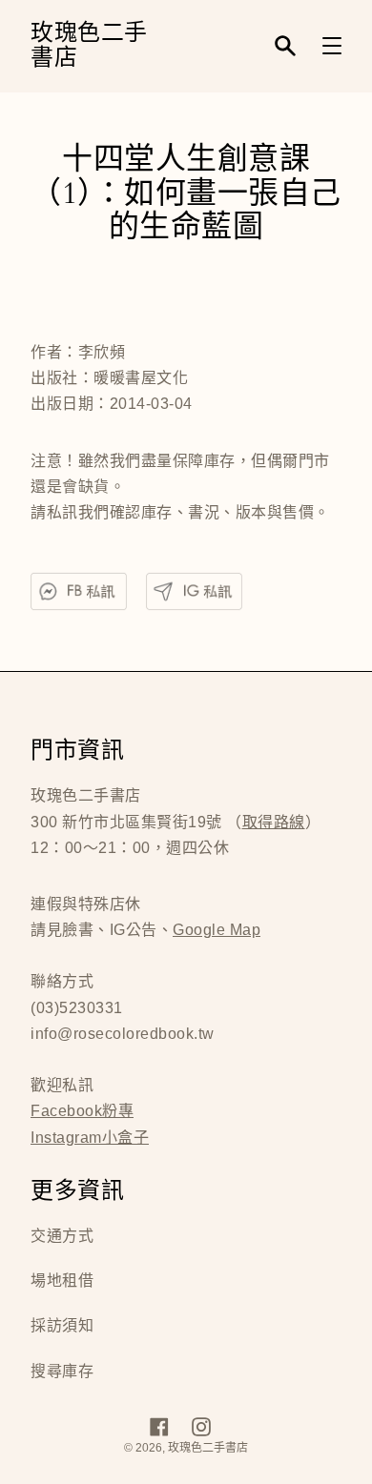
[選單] (332, 46)
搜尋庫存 (62, 1371)
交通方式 (62, 1236)
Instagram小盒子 (90, 1137)
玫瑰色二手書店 (89, 46)
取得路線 (273, 822)
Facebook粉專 (82, 1111)
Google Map (216, 930)
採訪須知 (62, 1325)
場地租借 (62, 1280)
